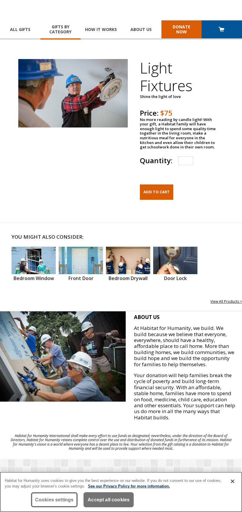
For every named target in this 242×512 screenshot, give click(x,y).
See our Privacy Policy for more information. (129, 486)
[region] (121, 492)
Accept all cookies (109, 499)
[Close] (232, 481)
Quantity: (156, 160)
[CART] (222, 30)
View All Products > (226, 301)
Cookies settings (54, 499)
